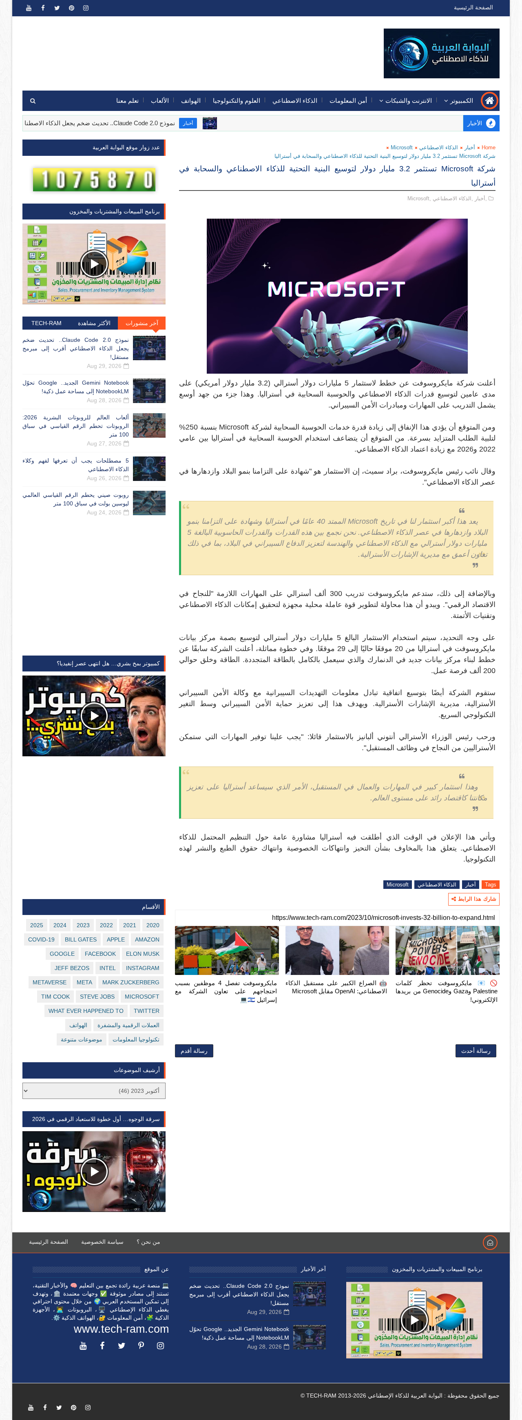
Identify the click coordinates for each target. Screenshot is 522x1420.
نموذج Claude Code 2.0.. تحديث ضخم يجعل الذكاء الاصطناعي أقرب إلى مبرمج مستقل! (75, 348)
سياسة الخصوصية (102, 1241)
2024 (59, 925)
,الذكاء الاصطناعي (453, 198)
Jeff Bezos (72, 968)
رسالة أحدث (476, 1051)
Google (62, 953)
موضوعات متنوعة (81, 1039)
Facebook (100, 953)
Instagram (142, 968)
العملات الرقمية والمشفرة (128, 1025)
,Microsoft (419, 198)
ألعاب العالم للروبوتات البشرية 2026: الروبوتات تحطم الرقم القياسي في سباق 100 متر (75, 426)
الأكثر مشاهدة (94, 323)
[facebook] (43, 8)
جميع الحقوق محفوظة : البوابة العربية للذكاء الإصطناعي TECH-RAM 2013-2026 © (400, 1395)
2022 (106, 925)
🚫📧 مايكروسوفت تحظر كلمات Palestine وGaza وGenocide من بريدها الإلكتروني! (447, 991)
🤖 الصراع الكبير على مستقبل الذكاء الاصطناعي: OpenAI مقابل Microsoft (336, 987)
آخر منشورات (142, 323)
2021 (129, 925)
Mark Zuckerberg (130, 982)
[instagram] (86, 8)
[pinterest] (71, 8)
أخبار (222, 123)
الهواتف (191, 100)
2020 (152, 925)
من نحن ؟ (148, 1241)
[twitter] (57, 8)
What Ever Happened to (86, 1011)
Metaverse (49, 982)
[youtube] (28, 8)
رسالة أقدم (194, 1051)
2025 (36, 925)
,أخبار (481, 198)
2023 (83, 925)
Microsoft (402, 147)
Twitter (146, 1011)
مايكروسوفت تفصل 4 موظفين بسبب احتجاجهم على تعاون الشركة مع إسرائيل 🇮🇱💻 (226, 991)
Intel (108, 968)
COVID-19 (41, 939)
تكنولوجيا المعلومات (136, 1039)
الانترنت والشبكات (408, 100)
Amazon (147, 939)
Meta (84, 982)
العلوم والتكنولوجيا (236, 100)
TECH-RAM (46, 323)
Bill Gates (81, 939)
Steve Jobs (97, 996)
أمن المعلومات (348, 100)
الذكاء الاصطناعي (294, 100)
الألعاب (160, 100)
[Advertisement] (171, 47)
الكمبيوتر (461, 100)
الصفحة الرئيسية (473, 7)
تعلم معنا (127, 100)
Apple (116, 939)
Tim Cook (55, 996)
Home (488, 147)
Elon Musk (142, 953)
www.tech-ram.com (121, 1329)
